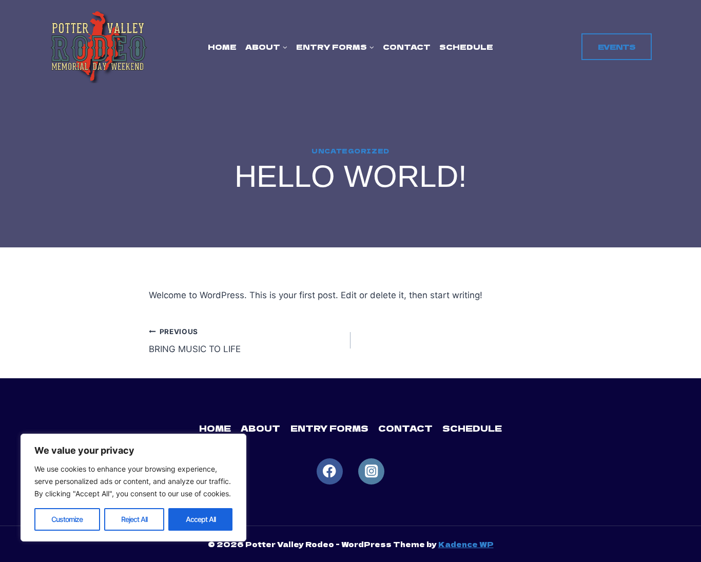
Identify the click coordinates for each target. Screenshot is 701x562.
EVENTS (616, 47)
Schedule (466, 47)
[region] (133, 487)
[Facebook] (330, 471)
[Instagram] (371, 471)
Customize (67, 519)
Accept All (201, 519)
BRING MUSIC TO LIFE (195, 341)
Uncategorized (350, 150)
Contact (407, 47)
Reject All (134, 519)
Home (222, 47)
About (260, 428)
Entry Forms (329, 428)
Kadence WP (466, 544)
